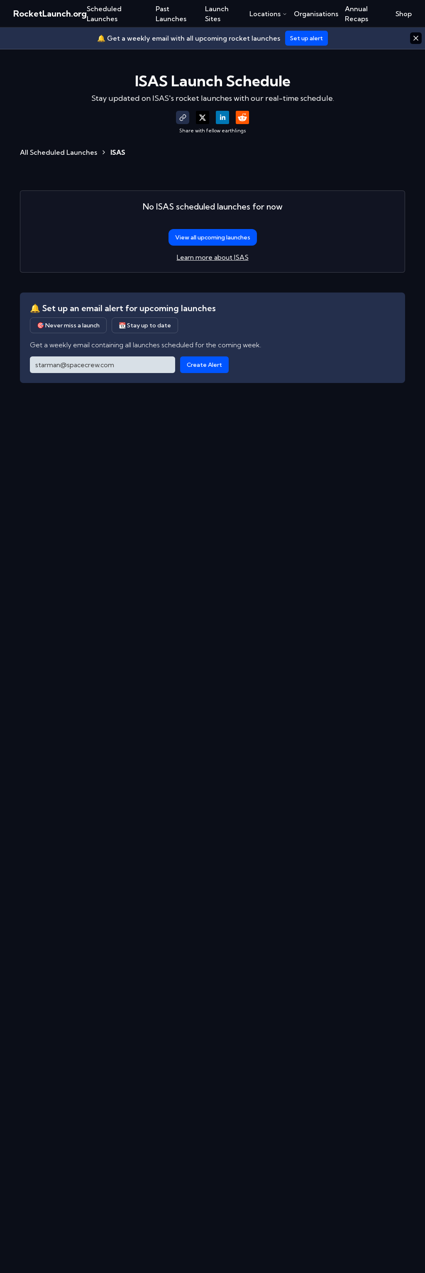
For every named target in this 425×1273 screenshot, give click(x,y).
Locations (265, 14)
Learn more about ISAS (213, 257)
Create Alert (204, 364)
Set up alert (306, 38)
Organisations (316, 14)
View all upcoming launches (212, 237)
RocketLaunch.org (50, 13)
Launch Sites (217, 14)
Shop (404, 14)
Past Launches (171, 14)
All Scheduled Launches (58, 152)
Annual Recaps (356, 14)
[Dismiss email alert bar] (416, 38)
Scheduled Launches (104, 14)
